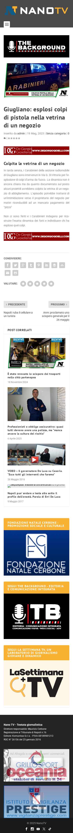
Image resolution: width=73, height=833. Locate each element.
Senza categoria (56, 133)
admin (21, 133)
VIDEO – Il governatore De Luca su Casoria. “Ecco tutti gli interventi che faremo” (35, 472)
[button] (36, 46)
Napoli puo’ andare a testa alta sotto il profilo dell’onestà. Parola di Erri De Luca (34, 494)
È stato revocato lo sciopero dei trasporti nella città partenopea (34, 375)
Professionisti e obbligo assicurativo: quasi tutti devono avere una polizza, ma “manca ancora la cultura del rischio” (35, 430)
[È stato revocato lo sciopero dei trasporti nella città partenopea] (37, 353)
